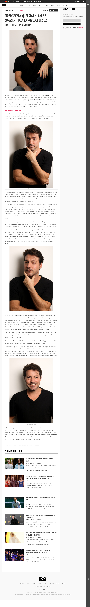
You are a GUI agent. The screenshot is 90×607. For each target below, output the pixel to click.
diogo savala (9, 445)
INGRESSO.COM (17, 1)
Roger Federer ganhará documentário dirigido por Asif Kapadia (40, 499)
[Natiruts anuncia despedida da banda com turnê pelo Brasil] (14, 468)
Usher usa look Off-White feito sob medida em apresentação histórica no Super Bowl (38, 552)
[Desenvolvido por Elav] (43, 597)
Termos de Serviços (71, 28)
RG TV (47, 5)
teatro (24, 445)
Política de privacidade (45, 586)
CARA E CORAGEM (36, 444)
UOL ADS (45, 1)
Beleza (21, 5)
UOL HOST (24, 1)
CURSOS (35, 1)
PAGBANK (29, 1)
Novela (15, 445)
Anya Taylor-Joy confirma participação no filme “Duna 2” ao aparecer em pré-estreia (41, 534)
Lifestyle (41, 5)
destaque (50, 444)
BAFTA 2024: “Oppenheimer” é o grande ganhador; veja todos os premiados (40, 516)
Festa (58, 5)
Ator (23, 444)
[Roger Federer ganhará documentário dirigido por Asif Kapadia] (14, 507)
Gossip (53, 5)
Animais (19, 444)
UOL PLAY (40, 1)
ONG (20, 445)
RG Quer (65, 5)
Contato (37, 586)
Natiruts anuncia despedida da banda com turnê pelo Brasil (40, 460)
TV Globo (29, 445)
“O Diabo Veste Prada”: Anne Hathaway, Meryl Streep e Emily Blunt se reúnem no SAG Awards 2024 (40, 478)
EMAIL (84, 1)
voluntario (36, 445)
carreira (44, 444)
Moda (34, 5)
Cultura (28, 5)
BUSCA (69, 1)
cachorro (28, 444)
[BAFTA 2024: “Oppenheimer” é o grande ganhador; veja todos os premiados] (14, 525)
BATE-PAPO (77, 1)
